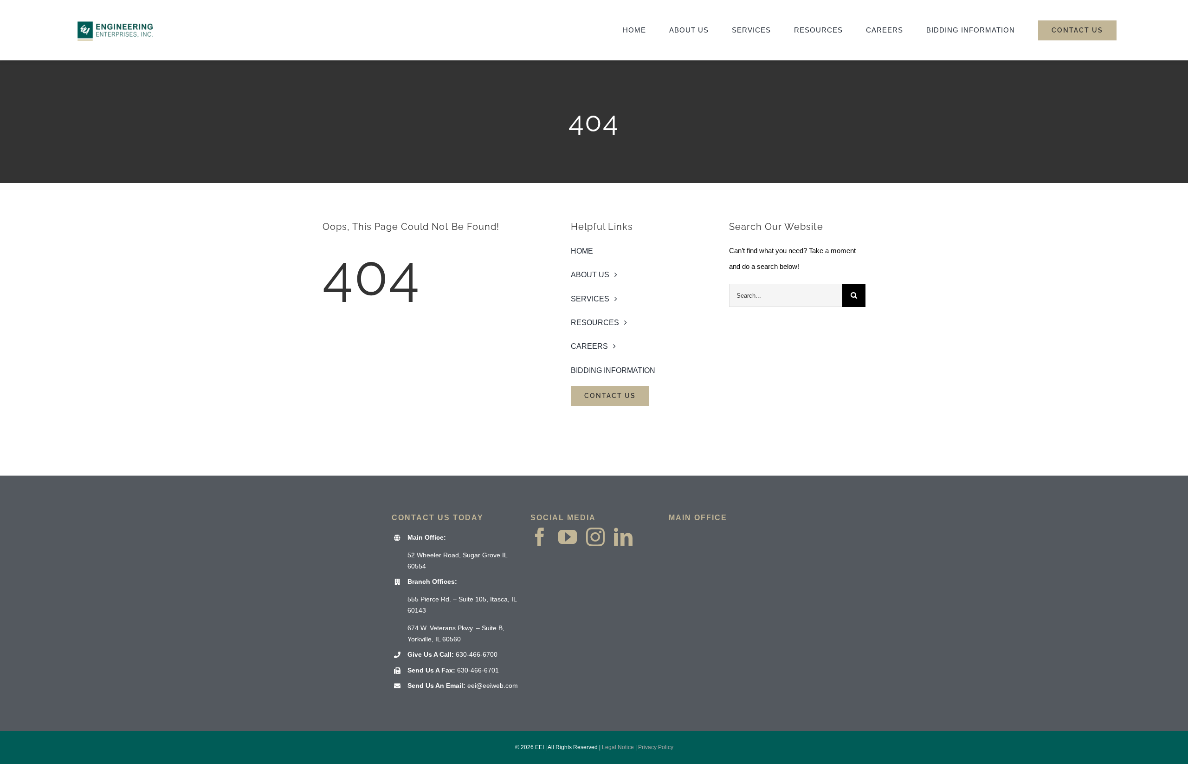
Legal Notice (618, 747)
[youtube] (567, 537)
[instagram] (595, 537)
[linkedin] (623, 537)
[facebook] (539, 537)
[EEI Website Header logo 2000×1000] (115, 12)
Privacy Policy (655, 747)
